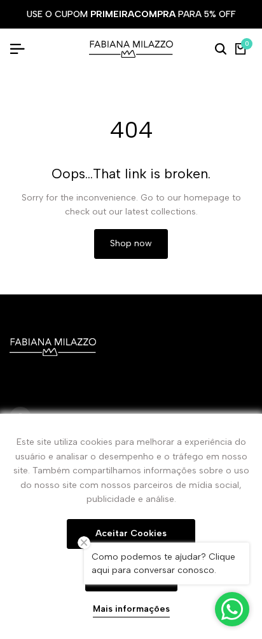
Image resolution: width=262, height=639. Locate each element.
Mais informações (131, 609)
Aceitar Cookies (131, 533)
